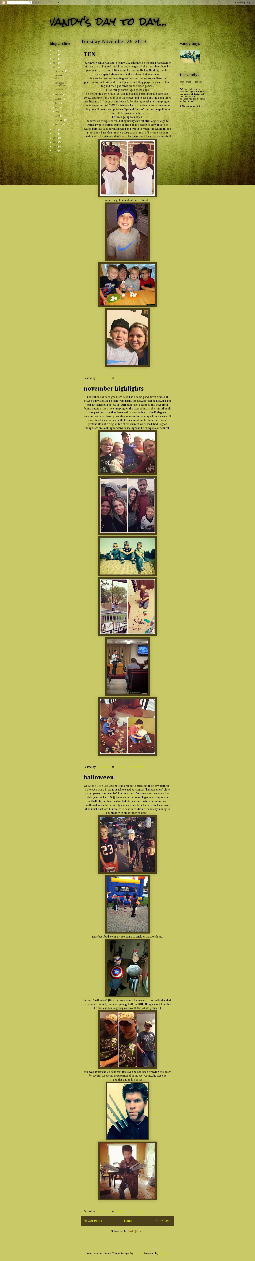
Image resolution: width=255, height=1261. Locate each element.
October (59, 95)
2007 (55, 151)
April (57, 116)
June (57, 107)
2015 (55, 59)
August (58, 99)
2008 (55, 147)
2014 (55, 63)
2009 (55, 142)
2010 (55, 138)
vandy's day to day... (108, 21)
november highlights (114, 389)
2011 (55, 134)
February (59, 120)
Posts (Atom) (136, 1231)
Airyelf (138, 1253)
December (60, 71)
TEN (90, 54)
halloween (99, 778)
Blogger (163, 1253)
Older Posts (163, 1221)
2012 (55, 130)
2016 (55, 55)
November (60, 75)
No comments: (136, 378)
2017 (55, 51)
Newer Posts (93, 1221)
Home (128, 1221)
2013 (55, 67)
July (57, 103)
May (57, 112)
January (58, 124)
